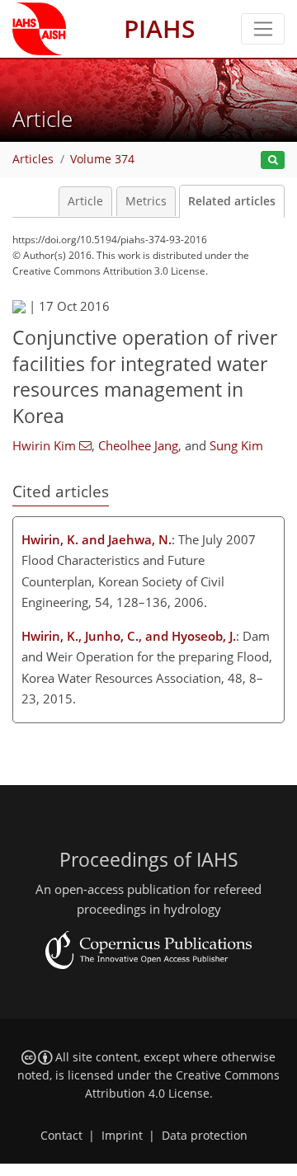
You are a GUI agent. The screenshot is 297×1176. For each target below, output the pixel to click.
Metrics (146, 201)
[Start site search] (273, 160)
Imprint (122, 1135)
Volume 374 (102, 159)
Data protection (205, 1135)
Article (85, 201)
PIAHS (160, 28)
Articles (33, 159)
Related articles (232, 201)
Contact (61, 1135)
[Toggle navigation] (263, 29)
